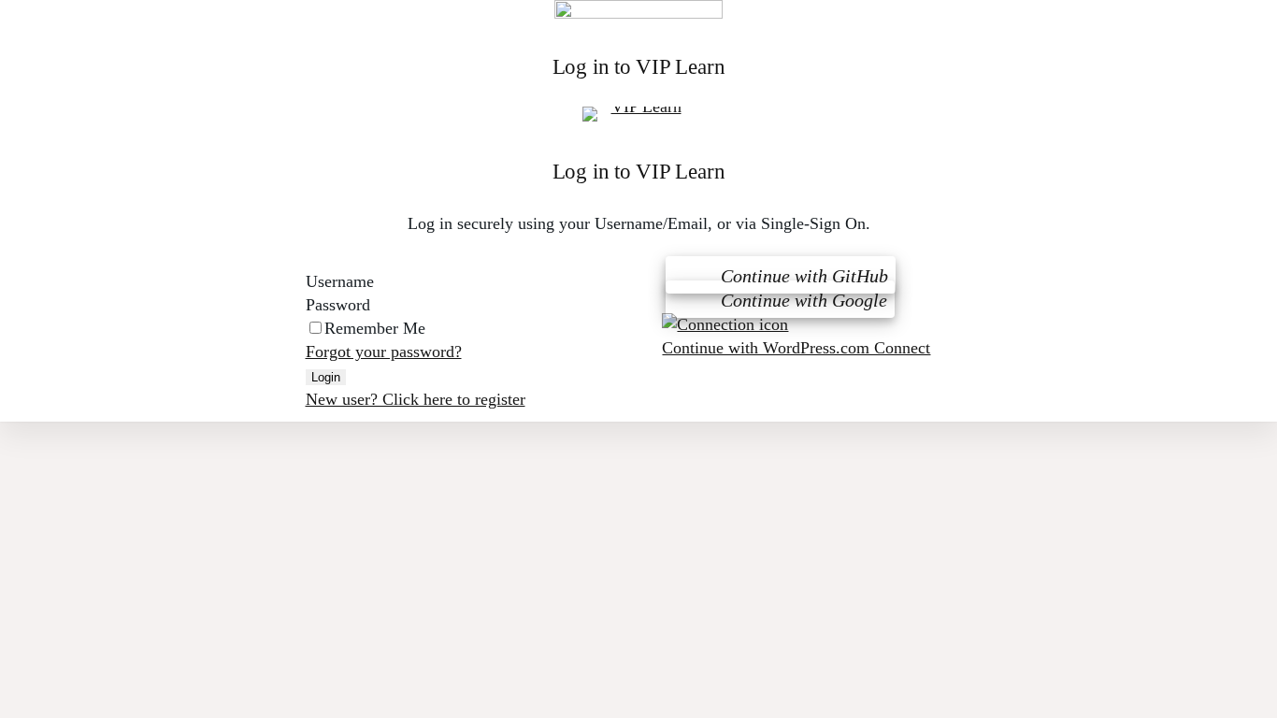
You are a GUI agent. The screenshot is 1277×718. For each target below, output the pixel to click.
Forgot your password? (384, 351)
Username (342, 281)
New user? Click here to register (415, 399)
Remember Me (374, 328)
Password (340, 304)
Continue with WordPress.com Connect (796, 347)
